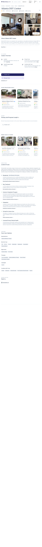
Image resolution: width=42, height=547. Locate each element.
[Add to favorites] (40, 10)
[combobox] (16, 2)
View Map (8, 61)
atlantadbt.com (4, 80)
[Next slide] (38, 99)
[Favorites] (40, 1)
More (38, 61)
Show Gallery (36, 33)
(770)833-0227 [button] (7, 124)
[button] (12, 74)
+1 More (35, 66)
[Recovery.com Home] (6, 1)
